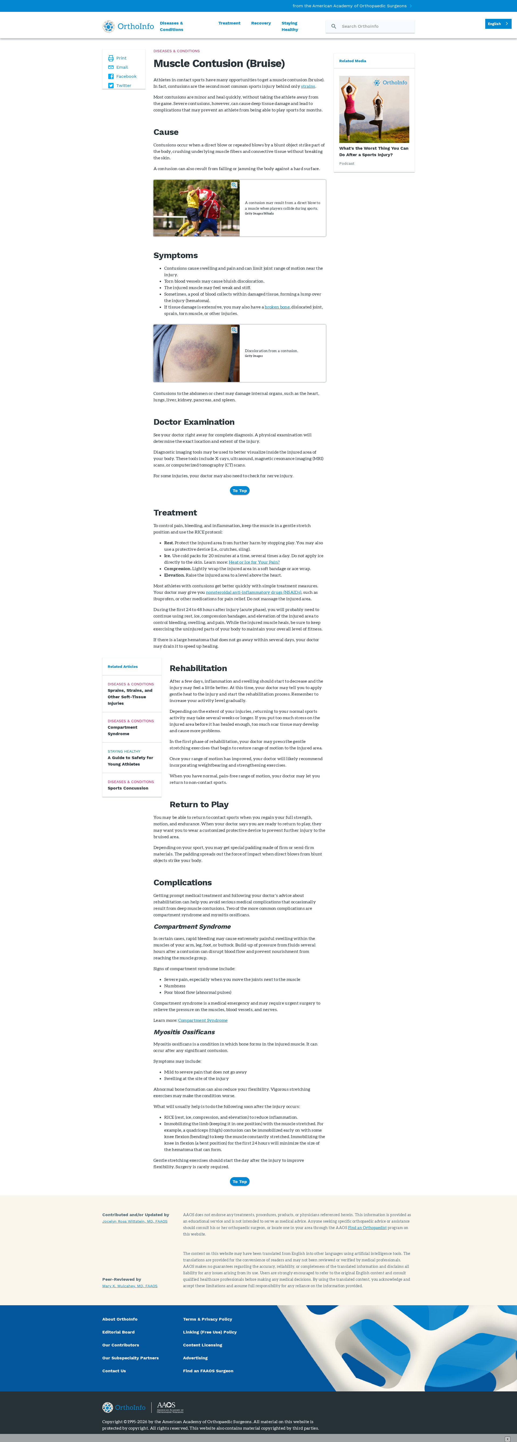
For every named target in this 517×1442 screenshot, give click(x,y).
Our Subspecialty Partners (130, 1357)
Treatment (229, 23)
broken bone (277, 306)
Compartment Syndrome (203, 1020)
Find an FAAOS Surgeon (209, 1370)
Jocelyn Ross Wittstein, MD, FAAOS (134, 1221)
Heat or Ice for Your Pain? (254, 561)
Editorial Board (118, 1332)
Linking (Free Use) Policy (210, 1332)
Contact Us (114, 1370)
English (494, 24)
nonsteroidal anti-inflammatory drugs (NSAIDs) (253, 592)
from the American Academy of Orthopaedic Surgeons (350, 5)
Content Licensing (202, 1345)
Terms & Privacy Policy (207, 1319)
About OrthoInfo (120, 1319)
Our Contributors (121, 1345)
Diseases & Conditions (171, 26)
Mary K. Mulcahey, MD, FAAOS (130, 1286)
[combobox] (498, 24)
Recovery (261, 23)
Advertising (195, 1357)
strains (308, 86)
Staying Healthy (290, 26)
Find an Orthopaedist (367, 1227)
